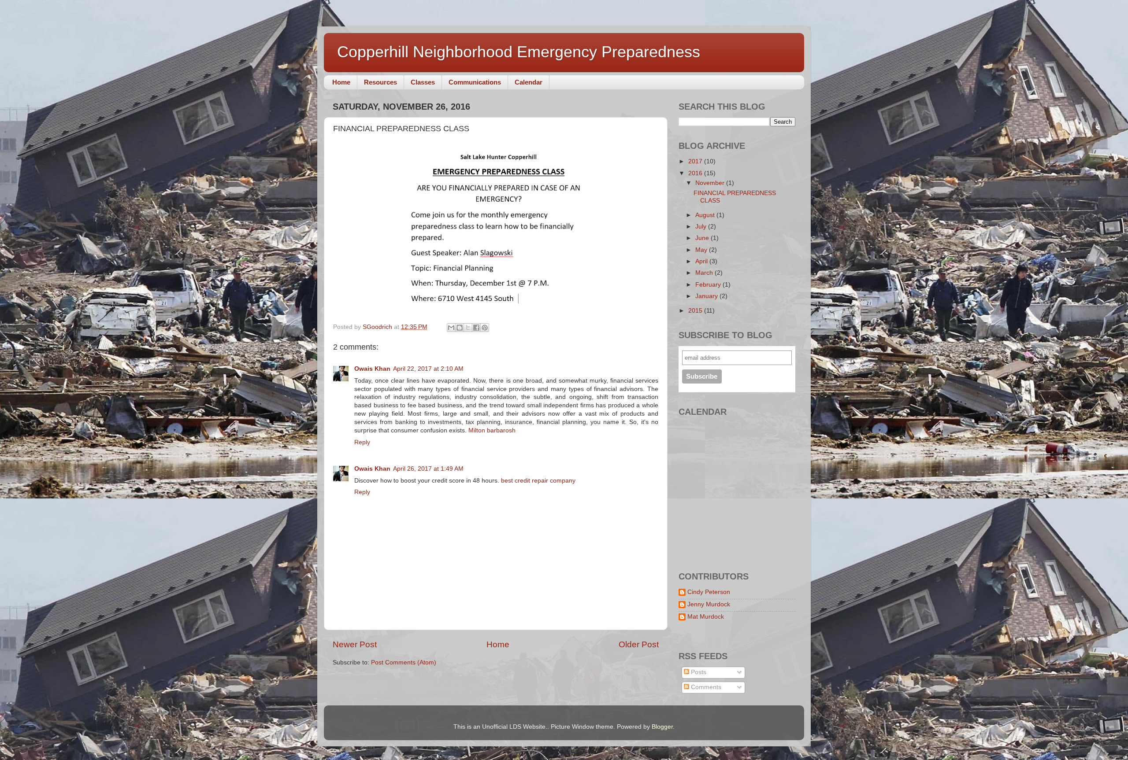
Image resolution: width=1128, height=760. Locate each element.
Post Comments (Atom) (403, 662)
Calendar (528, 82)
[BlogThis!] (459, 327)
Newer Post (355, 644)
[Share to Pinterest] (484, 327)
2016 (696, 173)
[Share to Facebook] (476, 327)
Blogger (662, 726)
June (703, 238)
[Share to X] (468, 327)
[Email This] (451, 327)
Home (341, 82)
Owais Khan (372, 368)
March (705, 272)
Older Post (639, 644)
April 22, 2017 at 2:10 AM (428, 368)
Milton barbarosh (492, 430)
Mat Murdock (705, 616)
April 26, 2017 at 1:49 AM (428, 468)
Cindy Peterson (708, 592)
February (709, 284)
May (702, 250)
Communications (475, 82)
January (707, 296)
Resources (380, 82)
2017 (696, 161)
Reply (362, 442)
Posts (697, 672)
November (710, 183)
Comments (705, 687)
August (705, 215)
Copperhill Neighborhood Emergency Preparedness (518, 52)
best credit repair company (538, 480)
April (702, 261)
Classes (423, 82)
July (701, 226)
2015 (696, 310)
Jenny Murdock (708, 604)
